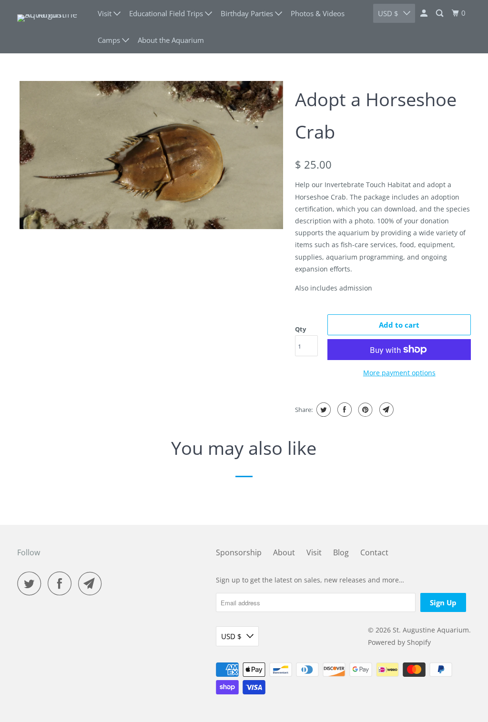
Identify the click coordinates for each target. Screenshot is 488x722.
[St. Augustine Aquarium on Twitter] (31, 583)
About (284, 552)
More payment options (399, 372)
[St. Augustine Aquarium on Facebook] (62, 583)
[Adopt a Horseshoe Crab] (152, 155)
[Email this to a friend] (385, 409)
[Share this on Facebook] (343, 409)
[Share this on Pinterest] (364, 409)
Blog (341, 552)
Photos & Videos (318, 13)
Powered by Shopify (399, 642)
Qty (300, 329)
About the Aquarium (171, 40)
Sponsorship (239, 552)
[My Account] (424, 13)
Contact (374, 552)
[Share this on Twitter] (322, 409)
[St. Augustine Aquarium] (51, 26)
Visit (314, 552)
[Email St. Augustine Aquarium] (92, 583)
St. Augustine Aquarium (431, 629)
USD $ (388, 13)
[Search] (440, 13)
